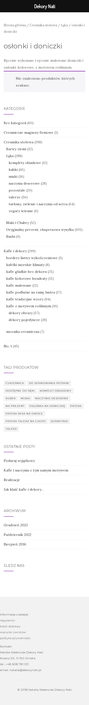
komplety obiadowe (25, 163)
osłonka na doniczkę (47, 406)
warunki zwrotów (13, 632)
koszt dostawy (10, 626)
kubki (13, 169)
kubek (11, 398)
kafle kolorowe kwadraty (26, 278)
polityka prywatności (15, 638)
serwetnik (59, 421)
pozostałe (17, 190)
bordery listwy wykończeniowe (32, 258)
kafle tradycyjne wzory (25, 299)
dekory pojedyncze (24, 320)
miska (25, 398)
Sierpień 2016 (15, 544)
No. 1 (8, 346)
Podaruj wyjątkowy (19, 460)
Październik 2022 (17, 534)
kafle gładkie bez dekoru (26, 271)
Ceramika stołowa (43, 25)
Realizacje (12, 480)
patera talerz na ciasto (26, 421)
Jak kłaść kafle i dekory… (24, 489)
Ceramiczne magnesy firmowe (28, 132)
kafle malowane (18, 285)
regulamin (7, 620)
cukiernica (15, 383)
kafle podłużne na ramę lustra (30, 292)
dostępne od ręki (20, 390)
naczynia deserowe (24, 183)
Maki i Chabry (17, 222)
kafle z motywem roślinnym (28, 306)
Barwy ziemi (16, 149)
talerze (15, 197)
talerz (11, 428)
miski (13, 176)
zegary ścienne (21, 211)
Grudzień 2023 (16, 525)
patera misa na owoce (24, 413)
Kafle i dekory (15, 251)
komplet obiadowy (55, 390)
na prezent (15, 406)
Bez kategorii (15, 123)
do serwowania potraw (49, 383)
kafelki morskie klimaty (25, 265)
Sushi (10, 236)
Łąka (64, 25)
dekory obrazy (21, 313)
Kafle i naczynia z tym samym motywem (36, 470)
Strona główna (15, 25)
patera (76, 406)
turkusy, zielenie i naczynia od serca (38, 204)
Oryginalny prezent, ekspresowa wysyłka (40, 229)
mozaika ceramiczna (22, 331)
